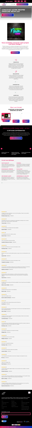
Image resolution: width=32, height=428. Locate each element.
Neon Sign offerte (7, 14)
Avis (2, 405)
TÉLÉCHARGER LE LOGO (16, 121)
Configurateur (13, 405)
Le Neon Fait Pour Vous (5, 402)
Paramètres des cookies (24, 409)
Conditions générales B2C (25, 406)
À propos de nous (4, 406)
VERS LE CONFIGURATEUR (16, 138)
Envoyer (4, 416)
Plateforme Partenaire (14, 406)
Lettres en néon (13, 402)
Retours (22, 405)
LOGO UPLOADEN (15, 52)
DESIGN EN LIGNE (6, 120)
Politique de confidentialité (25, 402)
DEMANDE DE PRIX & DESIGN (26, 121)
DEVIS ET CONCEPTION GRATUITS (22, 4)
